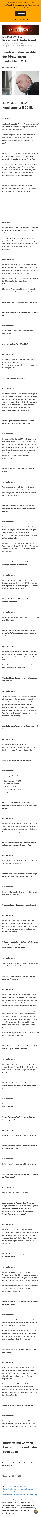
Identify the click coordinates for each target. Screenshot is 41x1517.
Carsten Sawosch (26, 1489)
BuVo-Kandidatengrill (10, 1489)
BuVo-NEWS (15, 46)
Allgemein (8, 46)
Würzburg (33, 1495)
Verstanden (20, 14)
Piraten (17, 1492)
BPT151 (9, 1486)
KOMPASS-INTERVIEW (26, 46)
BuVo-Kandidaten (20, 1486)
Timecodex (19, 43)
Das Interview (8, 1492)
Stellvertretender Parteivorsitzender (15, 1495)
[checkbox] (36, 1512)
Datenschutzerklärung (20, 19)
